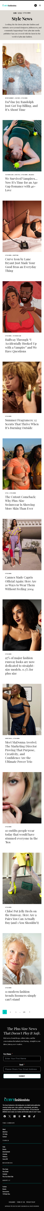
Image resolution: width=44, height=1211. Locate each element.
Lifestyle (17, 174)
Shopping (15, 255)
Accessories (6, 1192)
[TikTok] (34, 1116)
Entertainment (9, 98)
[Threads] (19, 1116)
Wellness (31, 174)
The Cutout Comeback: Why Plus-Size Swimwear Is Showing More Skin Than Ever (20, 502)
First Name (7, 1054)
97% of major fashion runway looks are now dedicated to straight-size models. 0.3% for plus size (20, 665)
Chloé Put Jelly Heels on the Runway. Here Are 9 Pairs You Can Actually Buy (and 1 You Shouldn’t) (22, 917)
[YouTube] (24, 1116)
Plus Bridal (5, 1172)
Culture (17, 98)
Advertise (5, 1132)
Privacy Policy (30, 1202)
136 (24, 1012)
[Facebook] (5, 1116)
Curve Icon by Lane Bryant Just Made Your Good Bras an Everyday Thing (20, 265)
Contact (5, 1137)
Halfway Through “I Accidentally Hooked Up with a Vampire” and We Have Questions (21, 345)
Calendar (5, 1174)
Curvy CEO (5, 1159)
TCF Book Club (9, 174)
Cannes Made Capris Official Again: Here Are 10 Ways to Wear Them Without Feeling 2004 (20, 583)
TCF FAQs (5, 1134)
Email (21, 1064)
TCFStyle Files (6, 1194)
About (4, 1129)
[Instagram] (14, 1116)
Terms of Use (21, 1202)
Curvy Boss (8, 738)
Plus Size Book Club (8, 1177)
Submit (22, 1076)
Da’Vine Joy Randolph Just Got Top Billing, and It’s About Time (21, 106)
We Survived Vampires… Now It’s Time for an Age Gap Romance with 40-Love (21, 184)
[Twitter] (9, 1116)
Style (6, 493)
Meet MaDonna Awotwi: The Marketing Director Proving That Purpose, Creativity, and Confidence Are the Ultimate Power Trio (21, 751)
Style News (24, 98)
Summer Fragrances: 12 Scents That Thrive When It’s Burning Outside (22, 424)
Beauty (4, 1149)
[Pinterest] (29, 1116)
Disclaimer (12, 1202)
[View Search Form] (35, 5)
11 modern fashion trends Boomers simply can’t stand (20, 995)
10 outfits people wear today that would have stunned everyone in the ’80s (21, 836)
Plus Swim (5, 1169)
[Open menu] (40, 5)
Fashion (5, 1187)
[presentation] (22, 69)
